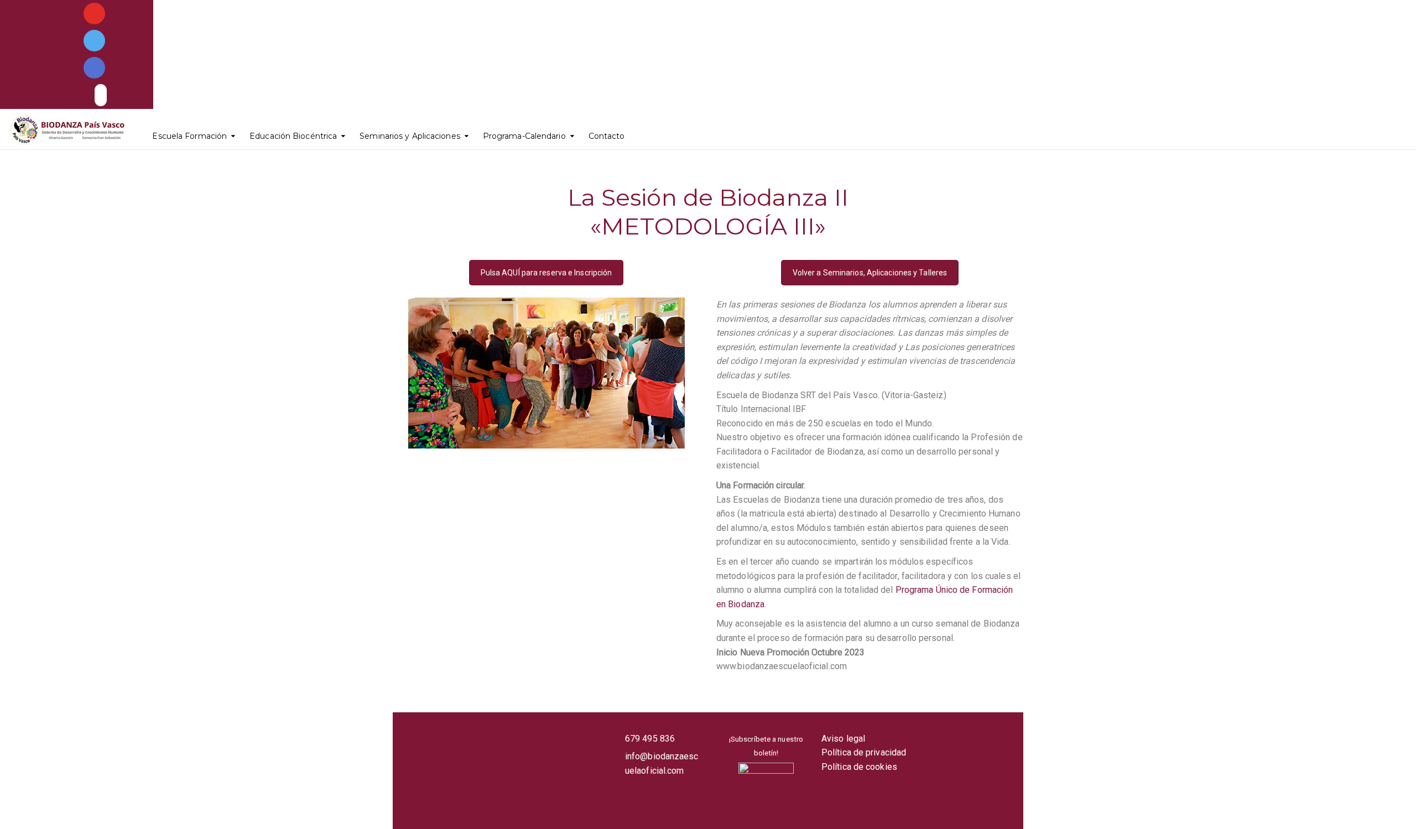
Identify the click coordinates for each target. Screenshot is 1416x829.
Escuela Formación (189, 136)
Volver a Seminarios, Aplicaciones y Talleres (870, 272)
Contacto (607, 136)
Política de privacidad (863, 752)
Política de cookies (859, 767)
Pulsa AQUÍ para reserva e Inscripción (546, 272)
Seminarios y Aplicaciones (410, 136)
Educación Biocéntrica (293, 136)
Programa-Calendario (524, 136)
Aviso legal (843, 738)
